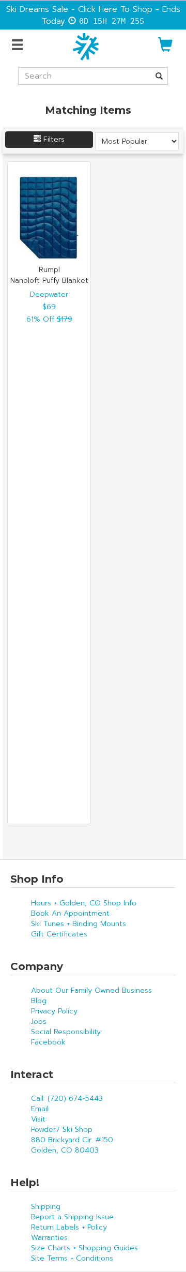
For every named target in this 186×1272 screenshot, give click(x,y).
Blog (39, 1000)
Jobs (39, 1021)
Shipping (45, 1206)
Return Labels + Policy (69, 1227)
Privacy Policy (54, 1011)
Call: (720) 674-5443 (67, 1098)
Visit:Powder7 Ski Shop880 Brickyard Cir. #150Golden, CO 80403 (72, 1135)
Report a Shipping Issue (72, 1217)
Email (40, 1108)
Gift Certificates (59, 934)
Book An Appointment (70, 913)
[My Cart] (165, 48)
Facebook (48, 1042)
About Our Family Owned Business (91, 990)
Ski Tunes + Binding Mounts (78, 923)
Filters (53, 139)
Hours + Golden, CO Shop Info (83, 903)
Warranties (49, 1237)
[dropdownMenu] (19, 45)
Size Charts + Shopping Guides (84, 1248)
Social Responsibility (66, 1031)
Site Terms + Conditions (72, 1258)
